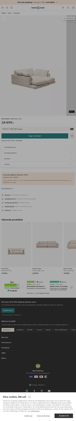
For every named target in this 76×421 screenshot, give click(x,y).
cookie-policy (34, 411)
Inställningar (28, 416)
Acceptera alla (64, 416)
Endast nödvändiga (43, 416)
